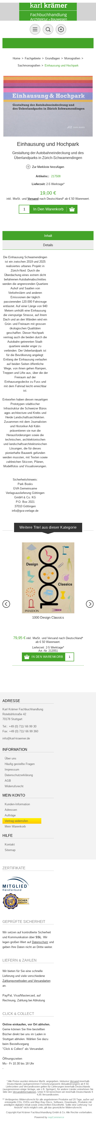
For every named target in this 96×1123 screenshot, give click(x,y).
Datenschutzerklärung (19, 775)
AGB (8, 780)
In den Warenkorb (48, 209)
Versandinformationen (24, 1092)
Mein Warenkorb (15, 826)
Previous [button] (6, 604)
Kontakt (10, 844)
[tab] (48, 235)
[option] (48, 604)
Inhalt (48, 235)
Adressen (11, 809)
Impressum (12, 769)
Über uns (10, 758)
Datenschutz (40, 942)
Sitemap (10, 850)
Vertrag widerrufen (16, 821)
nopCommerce (56, 1117)
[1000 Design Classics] (48, 577)
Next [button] (90, 604)
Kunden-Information (17, 804)
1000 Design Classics (48, 617)
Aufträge (10, 815)
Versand (33, 198)
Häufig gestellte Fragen (20, 764)
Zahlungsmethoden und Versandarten (26, 980)
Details (48, 245)
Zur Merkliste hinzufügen (48, 167)
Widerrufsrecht (14, 786)
